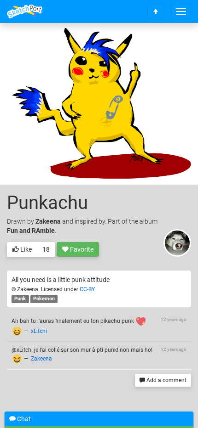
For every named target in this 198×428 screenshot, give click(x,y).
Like (25, 249)
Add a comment (165, 380)
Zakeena (48, 221)
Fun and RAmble (31, 230)
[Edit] (148, 44)
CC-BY (87, 289)
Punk (20, 299)
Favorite (81, 249)
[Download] (172, 44)
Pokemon (44, 299)
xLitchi (39, 331)
